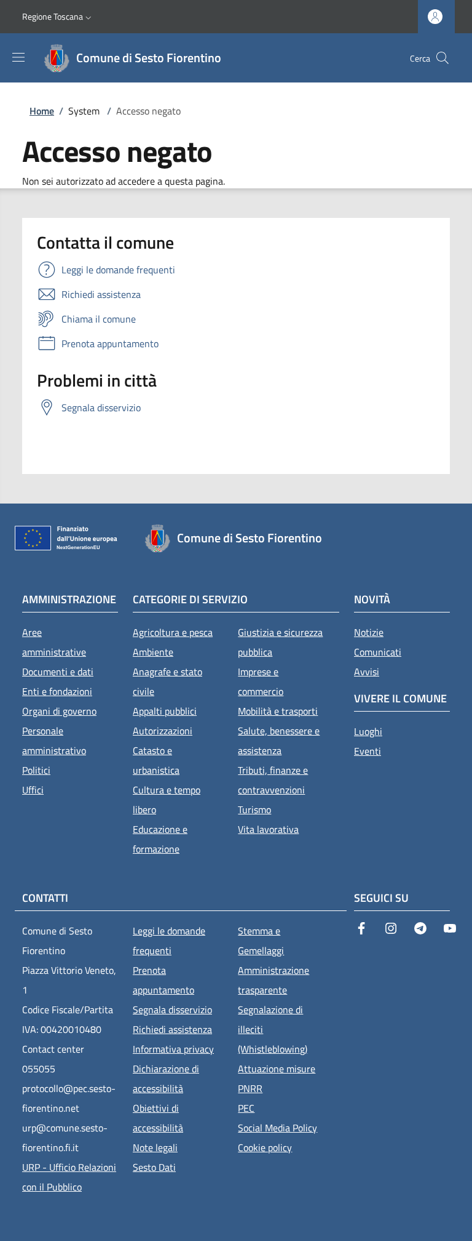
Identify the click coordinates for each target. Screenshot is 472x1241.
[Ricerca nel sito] (442, 57)
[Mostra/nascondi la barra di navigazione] (18, 57)
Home (42, 110)
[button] (58, 16)
